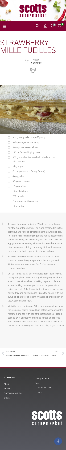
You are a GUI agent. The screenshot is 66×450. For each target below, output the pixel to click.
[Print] (33, 70)
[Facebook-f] (58, 441)
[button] (5, 26)
